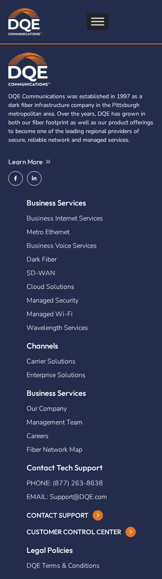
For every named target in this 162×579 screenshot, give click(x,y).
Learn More (25, 162)
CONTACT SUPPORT (57, 515)
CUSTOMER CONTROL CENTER (74, 532)
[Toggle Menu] (97, 21)
